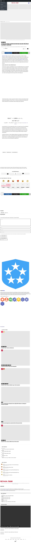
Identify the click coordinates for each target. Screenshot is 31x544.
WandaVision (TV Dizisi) (5, 455)
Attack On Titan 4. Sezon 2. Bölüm (20, 167)
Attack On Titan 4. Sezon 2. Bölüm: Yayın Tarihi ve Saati (10, 441)
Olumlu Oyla (7, 174)
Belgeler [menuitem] (2, 4)
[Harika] (4, 369)
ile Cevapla (3, 238)
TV (25, 539)
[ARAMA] (30, 3)
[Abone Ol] (3, 51)
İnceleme (5, 346)
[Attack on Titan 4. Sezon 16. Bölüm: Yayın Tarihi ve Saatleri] (2, 529)
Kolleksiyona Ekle (14, 152)
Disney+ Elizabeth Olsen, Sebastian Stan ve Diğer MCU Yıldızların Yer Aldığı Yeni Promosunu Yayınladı (13, 404)
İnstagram (7, 489)
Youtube (4, 489)
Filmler (16, 539)
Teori (23, 539)
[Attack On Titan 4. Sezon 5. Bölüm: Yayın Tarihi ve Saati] (2, 533)
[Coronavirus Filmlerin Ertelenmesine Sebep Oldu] (15, 358)
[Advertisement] (15, 15)
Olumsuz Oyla (23, 174)
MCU (2, 402)
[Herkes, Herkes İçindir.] (23, 6)
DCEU (2, 421)
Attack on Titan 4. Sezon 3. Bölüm (6, 168)
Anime (2, 346)
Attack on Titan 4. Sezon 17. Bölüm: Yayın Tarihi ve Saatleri (9, 457)
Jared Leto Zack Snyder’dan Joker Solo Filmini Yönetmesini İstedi (11, 423)
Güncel (18, 539)
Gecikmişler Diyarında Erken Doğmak (14, 8)
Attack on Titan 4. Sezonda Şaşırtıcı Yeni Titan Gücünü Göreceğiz (10, 464)
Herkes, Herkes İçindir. (21, 8)
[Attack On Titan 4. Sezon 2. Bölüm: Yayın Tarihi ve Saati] (15, 433)
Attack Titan (25, 168)
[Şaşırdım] (4, 332)
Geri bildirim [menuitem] (2, 9)
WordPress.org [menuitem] (3, 2)
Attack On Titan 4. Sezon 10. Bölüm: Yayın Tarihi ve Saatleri (10, 385)
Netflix (7, 383)
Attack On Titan (21, 59)
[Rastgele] (15, 541)
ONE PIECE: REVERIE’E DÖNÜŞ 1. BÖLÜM (6, 451)
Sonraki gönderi (2, 326)
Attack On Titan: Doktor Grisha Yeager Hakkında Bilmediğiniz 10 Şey (11, 472)
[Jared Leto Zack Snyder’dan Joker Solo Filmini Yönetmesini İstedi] (15, 414)
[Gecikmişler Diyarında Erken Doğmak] (14, 6)
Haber (4, 383)
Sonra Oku (4, 152)
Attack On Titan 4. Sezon (11, 167)
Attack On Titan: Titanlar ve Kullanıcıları (7, 347)
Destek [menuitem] (2, 7)
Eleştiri (11, 539)
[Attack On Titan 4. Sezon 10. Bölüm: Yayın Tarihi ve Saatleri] (15, 376)
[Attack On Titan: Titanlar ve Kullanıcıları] (15, 339)
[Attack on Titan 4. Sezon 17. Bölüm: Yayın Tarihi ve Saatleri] (15, 516)
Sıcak (2, 332)
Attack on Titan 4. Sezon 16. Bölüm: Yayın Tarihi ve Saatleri (12, 528)
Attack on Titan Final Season (17, 168)
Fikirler (13, 539)
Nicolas (3, 450)
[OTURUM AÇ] (28, 3)
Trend (2, 350)
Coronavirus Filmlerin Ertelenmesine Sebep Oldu (8, 366)
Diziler (8, 539)
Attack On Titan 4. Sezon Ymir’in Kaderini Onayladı (8, 449)
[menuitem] (1, 1)
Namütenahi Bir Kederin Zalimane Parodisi (8, 467)
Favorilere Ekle (9, 152)
